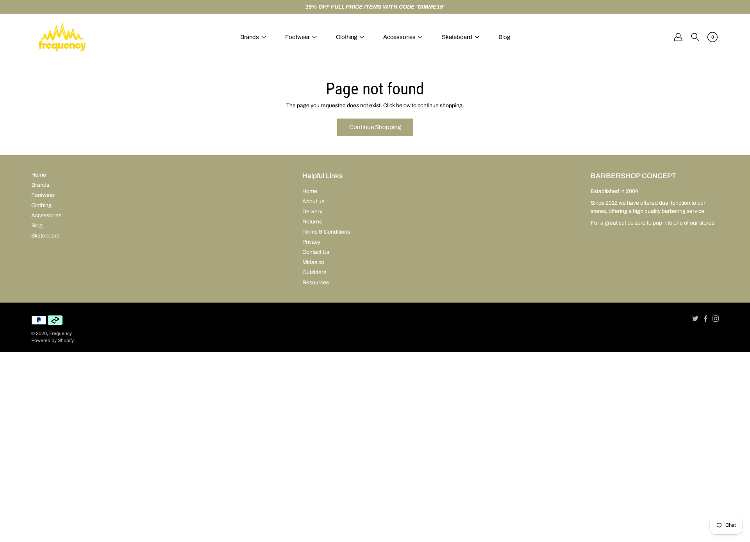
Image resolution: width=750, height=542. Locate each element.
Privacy (311, 242)
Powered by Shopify (52, 340)
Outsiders (314, 272)
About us (313, 201)
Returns (312, 222)
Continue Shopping (375, 127)
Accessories (399, 37)
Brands (249, 37)
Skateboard (457, 37)
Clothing (346, 37)
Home (38, 175)
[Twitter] (695, 318)
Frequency (60, 333)
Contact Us (315, 252)
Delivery (312, 211)
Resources (315, 282)
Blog (504, 37)
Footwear (297, 37)
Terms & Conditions (326, 232)
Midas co (313, 262)
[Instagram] (715, 318)
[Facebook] (705, 318)
